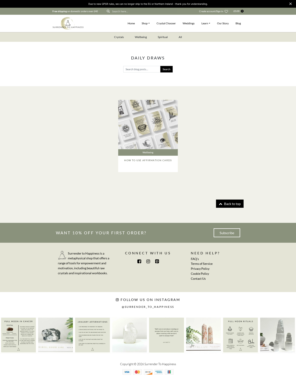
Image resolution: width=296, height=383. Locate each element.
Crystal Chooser (166, 23)
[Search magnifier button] (108, 11)
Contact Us (198, 278)
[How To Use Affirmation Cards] (148, 124)
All (180, 37)
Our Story (223, 23)
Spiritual (163, 37)
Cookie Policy (200, 273)
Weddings (189, 23)
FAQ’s (195, 259)
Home (131, 23)
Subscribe (227, 233)
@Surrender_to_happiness (148, 306)
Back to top (232, 204)
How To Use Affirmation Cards (148, 160)
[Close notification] (290, 4)
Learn (204, 23)
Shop (145, 23)
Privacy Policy (200, 268)
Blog (238, 23)
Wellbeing (141, 37)
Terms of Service (202, 263)
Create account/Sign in (211, 11)
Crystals (119, 37)
